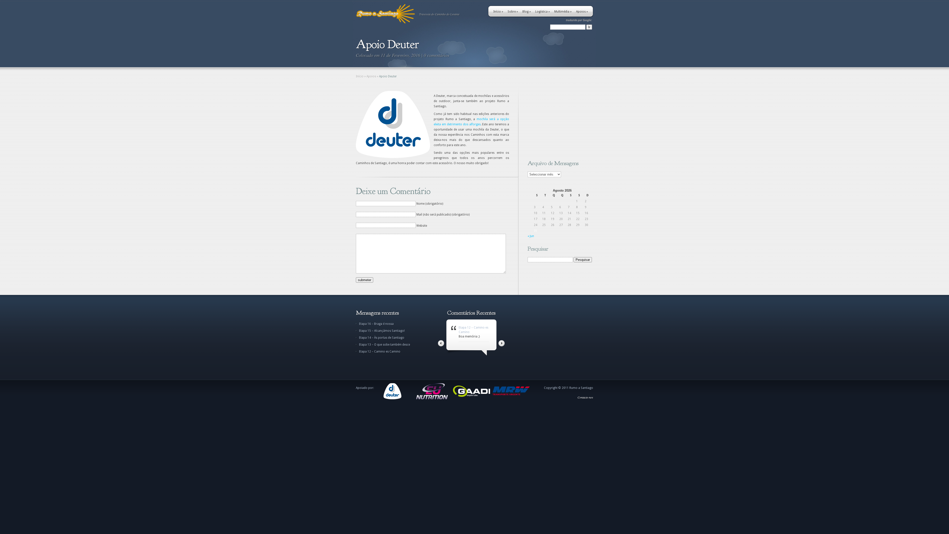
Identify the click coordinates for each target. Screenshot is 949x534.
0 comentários (436, 55)
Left (441, 343)
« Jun (531, 236)
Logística (542, 11)
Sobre (513, 11)
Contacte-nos (585, 397)
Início (498, 11)
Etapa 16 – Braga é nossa (376, 324)
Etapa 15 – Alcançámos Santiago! (382, 331)
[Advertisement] (558, 122)
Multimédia (563, 11)
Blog (526, 11)
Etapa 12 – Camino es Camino (379, 351)
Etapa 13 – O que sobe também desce (384, 344)
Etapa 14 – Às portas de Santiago (381, 337)
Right (501, 343)
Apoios (582, 11)
